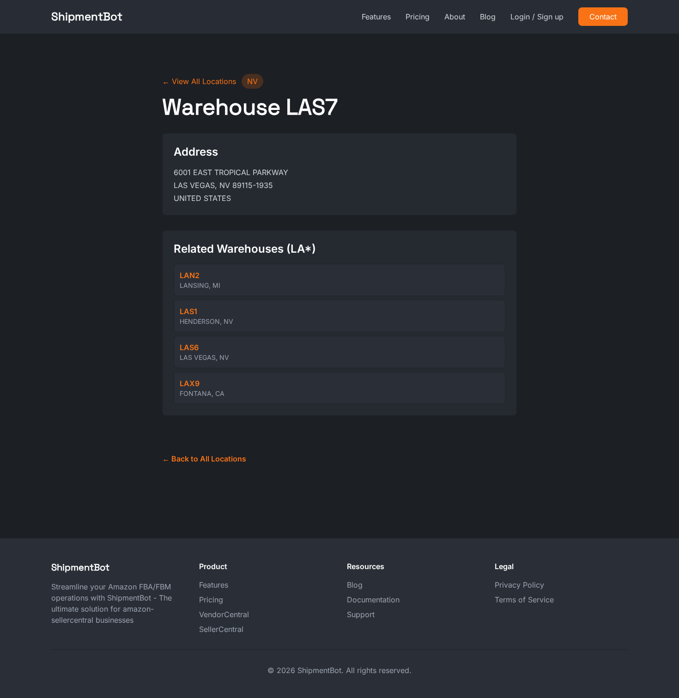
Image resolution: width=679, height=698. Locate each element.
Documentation (373, 599)
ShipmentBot (86, 16)
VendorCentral (224, 614)
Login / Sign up (537, 16)
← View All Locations (199, 81)
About (454, 16)
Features (376, 16)
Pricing (418, 16)
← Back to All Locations (204, 458)
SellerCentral (221, 629)
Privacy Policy (519, 584)
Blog (488, 16)
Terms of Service (524, 599)
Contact (603, 16)
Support (361, 614)
